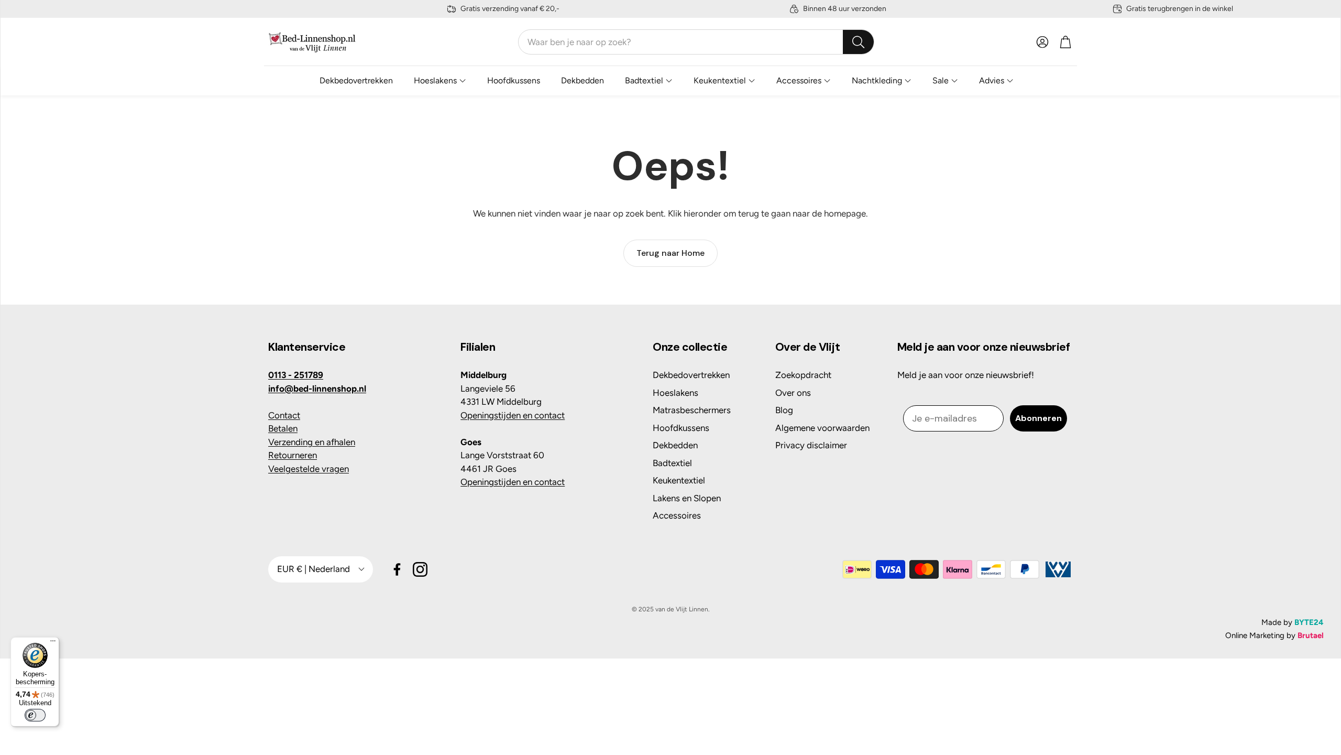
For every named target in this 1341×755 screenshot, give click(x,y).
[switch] (35, 715)
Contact (284, 415)
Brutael (1311, 635)
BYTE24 (1309, 622)
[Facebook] (397, 569)
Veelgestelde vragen (308, 468)
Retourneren (292, 455)
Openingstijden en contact (512, 415)
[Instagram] (420, 569)
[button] (696, 42)
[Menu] (53, 643)
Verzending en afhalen (311, 442)
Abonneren (1038, 418)
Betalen (283, 428)
